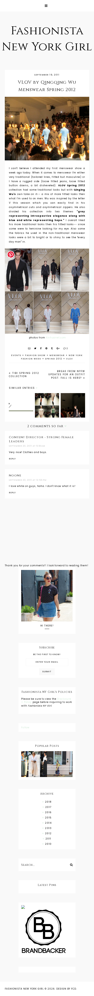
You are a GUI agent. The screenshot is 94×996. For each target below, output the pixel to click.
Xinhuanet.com (55, 337)
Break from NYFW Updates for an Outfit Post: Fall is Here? (66, 375)
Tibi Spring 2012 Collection (24, 374)
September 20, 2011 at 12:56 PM (28, 480)
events (16, 355)
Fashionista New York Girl (24, 989)
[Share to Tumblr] (52, 348)
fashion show (35, 355)
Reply (12, 458)
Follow (25, 727)
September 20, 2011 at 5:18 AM (27, 446)
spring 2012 (53, 358)
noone (15, 475)
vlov (69, 358)
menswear (57, 355)
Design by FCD (66, 989)
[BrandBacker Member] (47, 932)
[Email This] (29, 348)
